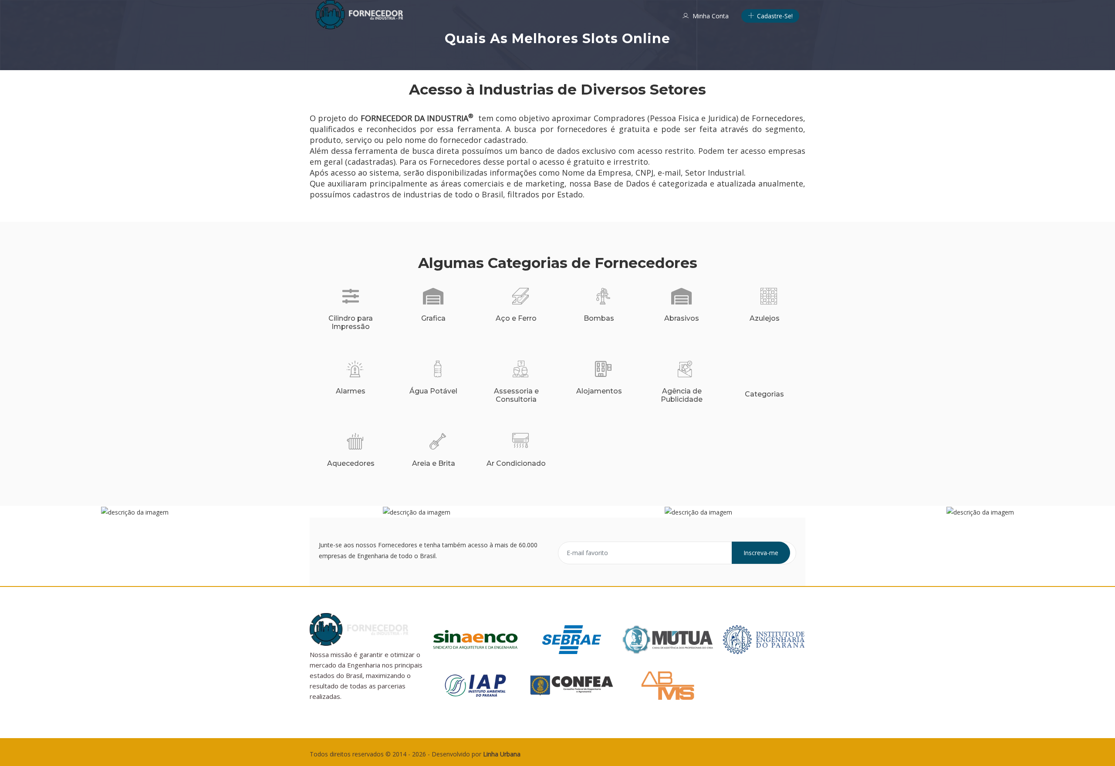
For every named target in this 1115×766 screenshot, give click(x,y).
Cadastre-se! (774, 16)
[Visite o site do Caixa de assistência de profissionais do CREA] (668, 638)
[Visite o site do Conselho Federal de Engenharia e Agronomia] (571, 685)
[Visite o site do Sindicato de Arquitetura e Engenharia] (475, 638)
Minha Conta (710, 16)
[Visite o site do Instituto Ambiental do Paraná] (475, 685)
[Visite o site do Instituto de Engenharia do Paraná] (763, 638)
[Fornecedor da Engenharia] (359, 14)
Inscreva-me (760, 553)
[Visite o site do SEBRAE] (571, 638)
